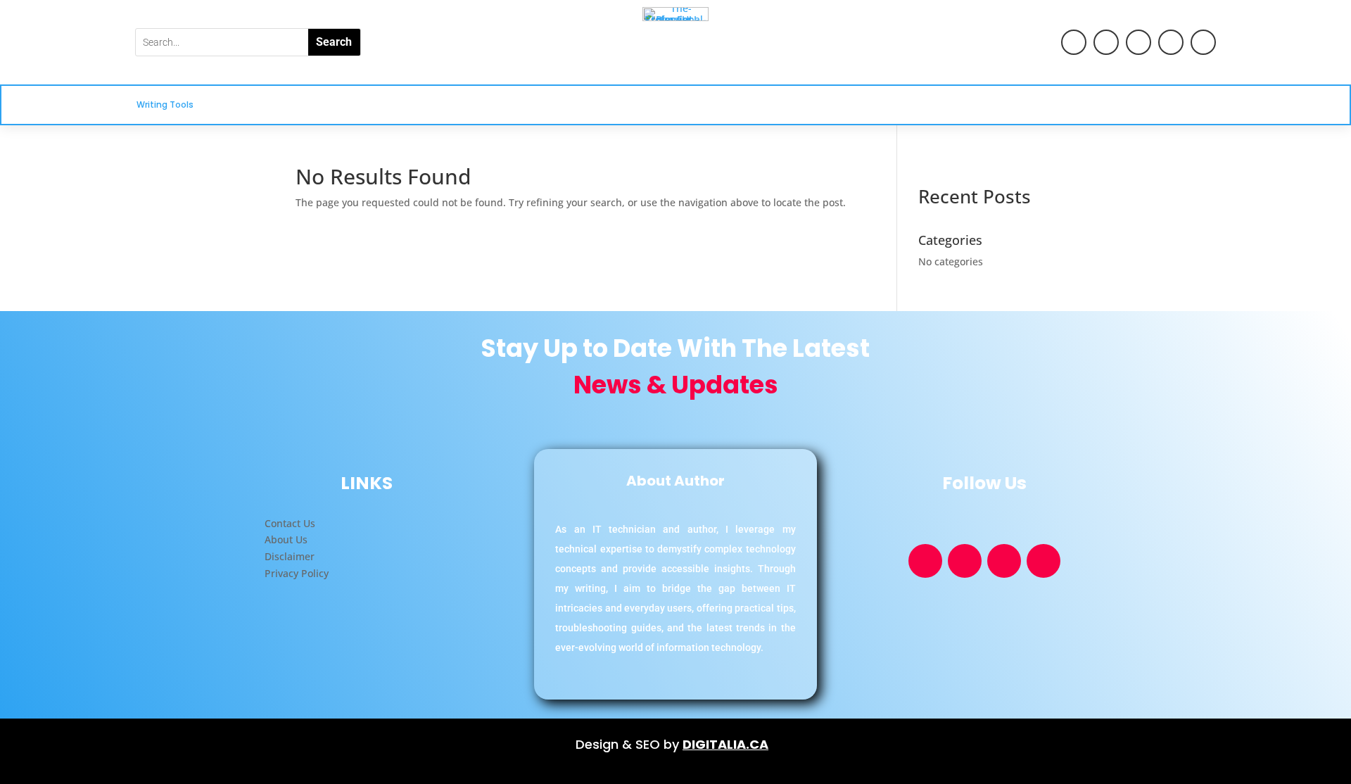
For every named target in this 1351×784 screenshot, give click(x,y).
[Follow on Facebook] (1106, 42)
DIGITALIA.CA (725, 744)
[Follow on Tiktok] (1138, 42)
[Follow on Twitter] (1171, 42)
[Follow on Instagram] (1203, 42)
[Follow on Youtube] (1073, 42)
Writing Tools (165, 105)
